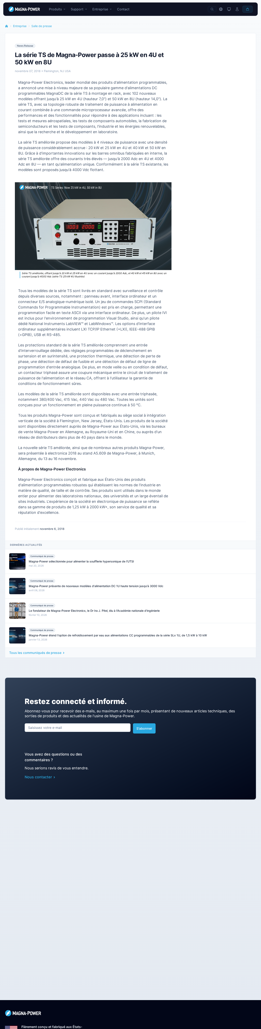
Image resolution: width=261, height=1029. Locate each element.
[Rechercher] (212, 9)
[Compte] (237, 9)
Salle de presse (41, 26)
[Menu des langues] (221, 9)
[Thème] (229, 9)
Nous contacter (38, 777)
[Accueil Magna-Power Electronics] (130, 1013)
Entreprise (20, 26)
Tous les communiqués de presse (35, 653)
